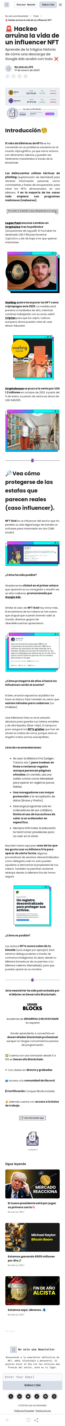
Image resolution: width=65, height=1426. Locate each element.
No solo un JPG (23, 67)
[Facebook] (45, 1396)
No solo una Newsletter (16, 16)
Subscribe (48, 4)
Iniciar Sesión (25, 4)
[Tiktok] (36, 1396)
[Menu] (60, 4)
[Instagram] (54, 1396)
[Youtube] (28, 1396)
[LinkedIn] (19, 1396)
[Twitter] (10, 1396)
